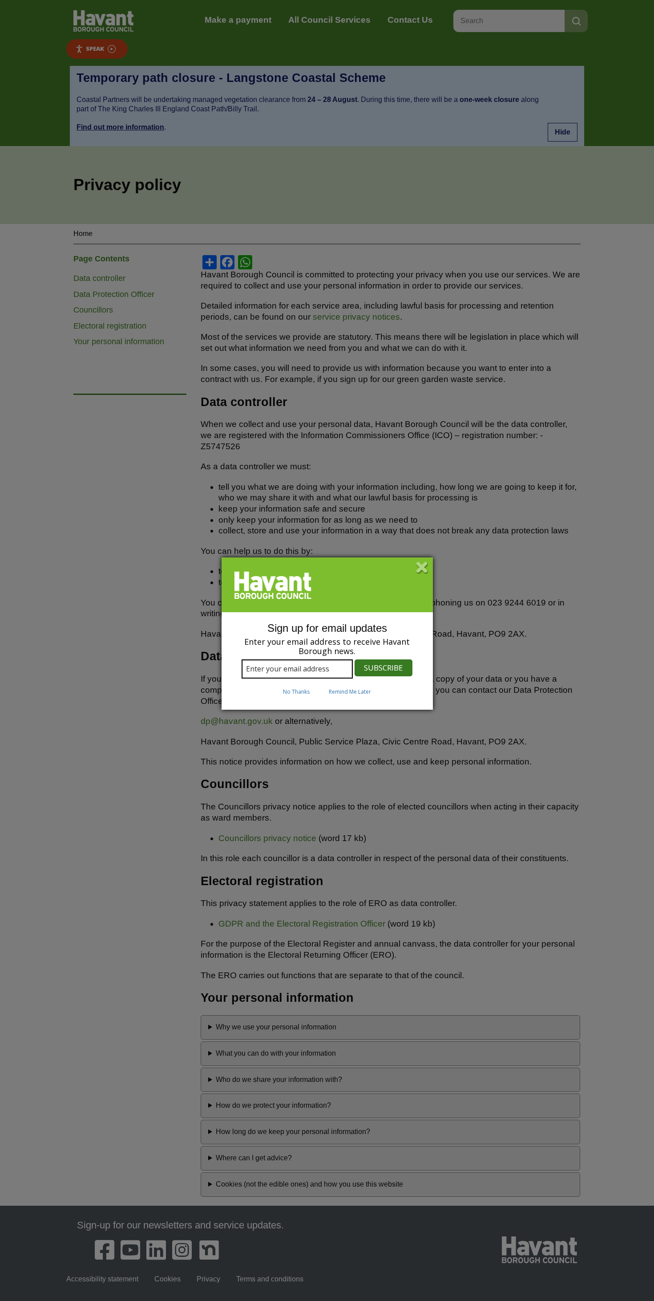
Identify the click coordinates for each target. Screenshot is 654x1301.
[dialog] (327, 633)
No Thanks (296, 691)
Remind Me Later (350, 691)
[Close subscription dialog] (422, 568)
